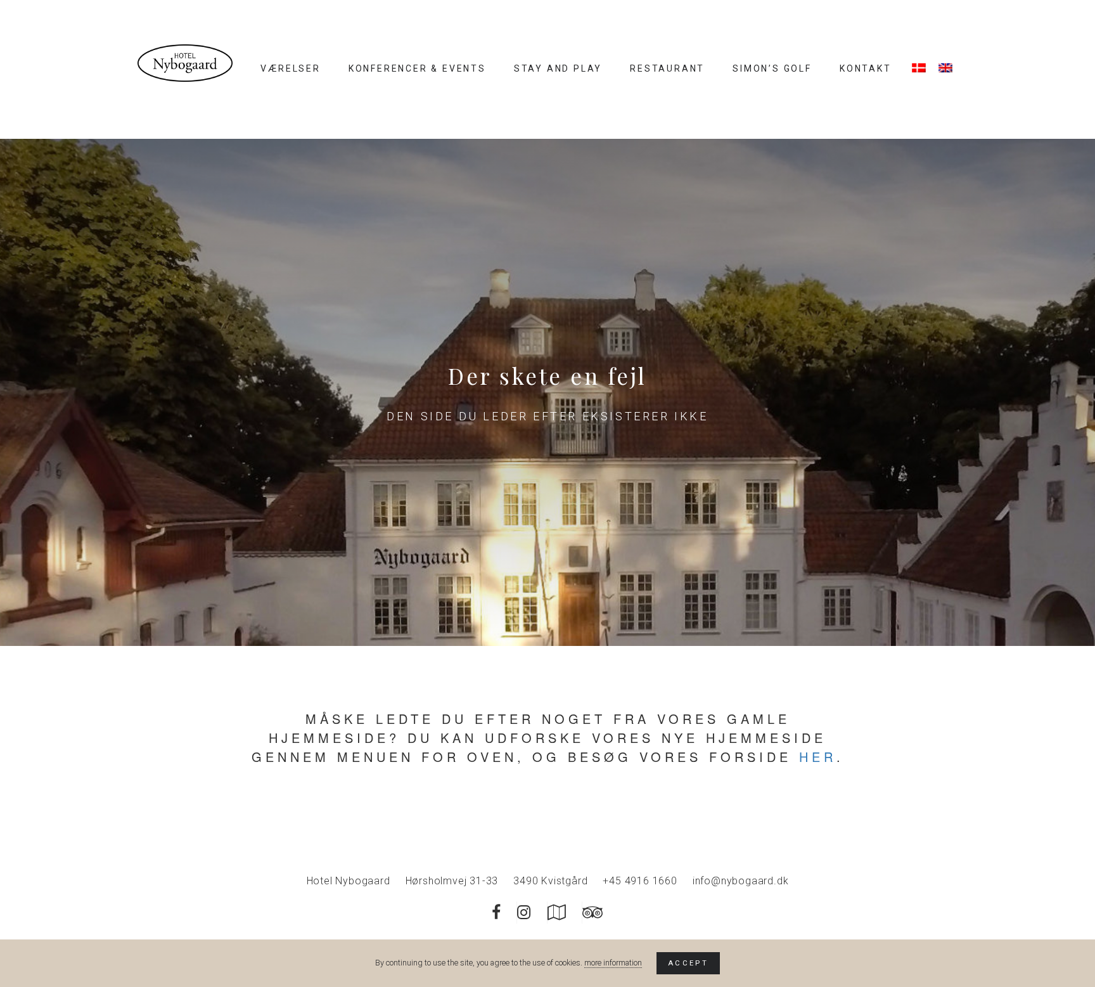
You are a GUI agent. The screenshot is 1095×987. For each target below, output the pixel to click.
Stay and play (558, 68)
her (817, 756)
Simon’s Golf (772, 68)
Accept (688, 962)
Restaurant (667, 68)
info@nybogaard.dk (741, 881)
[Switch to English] (945, 68)
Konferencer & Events (417, 68)
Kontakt (866, 68)
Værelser (290, 68)
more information (613, 962)
